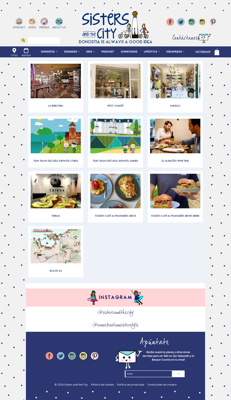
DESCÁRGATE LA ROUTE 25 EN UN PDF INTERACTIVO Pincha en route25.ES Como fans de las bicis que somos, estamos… (55, 245)
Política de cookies (102, 384)
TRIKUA (56, 215)
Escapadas (174, 51)
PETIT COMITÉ (115, 105)
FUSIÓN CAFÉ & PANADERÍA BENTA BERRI (175, 215)
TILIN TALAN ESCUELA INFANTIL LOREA (55, 160)
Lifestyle (151, 51)
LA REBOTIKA (55, 105)
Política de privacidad (130, 384)
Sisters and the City (76, 384)
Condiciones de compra (162, 384)
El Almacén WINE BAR (175, 160)
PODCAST (108, 51)
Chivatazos (129, 51)
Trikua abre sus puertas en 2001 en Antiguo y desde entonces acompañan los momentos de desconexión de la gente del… (56, 190)
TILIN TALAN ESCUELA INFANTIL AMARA (115, 160)
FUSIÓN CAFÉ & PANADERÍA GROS (115, 215)
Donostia (48, 51)
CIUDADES (71, 51)
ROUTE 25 (56, 270)
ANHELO (175, 105)
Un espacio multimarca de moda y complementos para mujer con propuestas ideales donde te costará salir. (115, 79)
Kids (89, 51)
